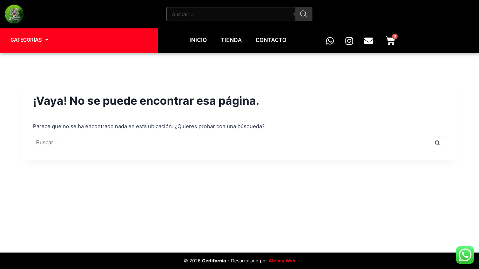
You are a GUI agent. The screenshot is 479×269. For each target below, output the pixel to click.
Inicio (198, 39)
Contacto (271, 39)
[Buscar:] (239, 142)
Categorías (26, 40)
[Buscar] (303, 14)
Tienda (231, 39)
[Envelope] (368, 40)
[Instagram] (349, 40)
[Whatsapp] (330, 40)
